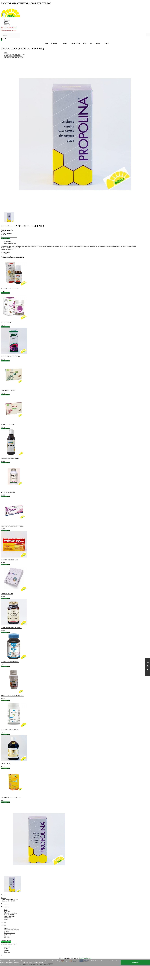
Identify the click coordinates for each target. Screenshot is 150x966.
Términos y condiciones (10, 913)
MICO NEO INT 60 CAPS (8, 390)
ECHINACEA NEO (6, 322)
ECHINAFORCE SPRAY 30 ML (10, 356)
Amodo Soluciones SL (85, 958)
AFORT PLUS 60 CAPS (8, 492)
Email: (10, 899)
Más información (27, 962)
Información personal (10, 928)
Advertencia (7, 917)
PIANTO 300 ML (6, 763)
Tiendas (6, 919)
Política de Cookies (9, 916)
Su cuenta (3, 922)
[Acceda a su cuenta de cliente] (1, 40)
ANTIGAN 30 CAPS (7, 594)
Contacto (3, 898)
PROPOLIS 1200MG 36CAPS (9, 560)
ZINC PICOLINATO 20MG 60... (10, 662)
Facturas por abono (9, 933)
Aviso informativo (9, 914)
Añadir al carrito (5, 238)
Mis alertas (7, 937)
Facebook (7, 20)
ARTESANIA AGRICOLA (12, 247)
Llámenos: (8, 901)
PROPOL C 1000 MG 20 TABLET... (11, 797)
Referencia (4, 249)
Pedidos (6, 931)
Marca (2, 247)
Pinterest (6, 23)
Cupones (6, 936)
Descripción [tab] (7, 241)
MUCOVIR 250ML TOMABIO (10, 458)
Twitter (6, 21)
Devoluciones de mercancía (11, 929)
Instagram (7, 24)
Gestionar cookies (38, 962)
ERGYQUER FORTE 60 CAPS (10, 730)
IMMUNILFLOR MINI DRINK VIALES (12, 526)
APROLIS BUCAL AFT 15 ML (10, 288)
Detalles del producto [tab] (10, 243)
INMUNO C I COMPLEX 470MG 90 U (12, 696)
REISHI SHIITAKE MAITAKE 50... (11, 628)
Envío (5, 910)
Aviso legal (7, 911)
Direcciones (7, 934)
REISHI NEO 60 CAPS (7, 424)
